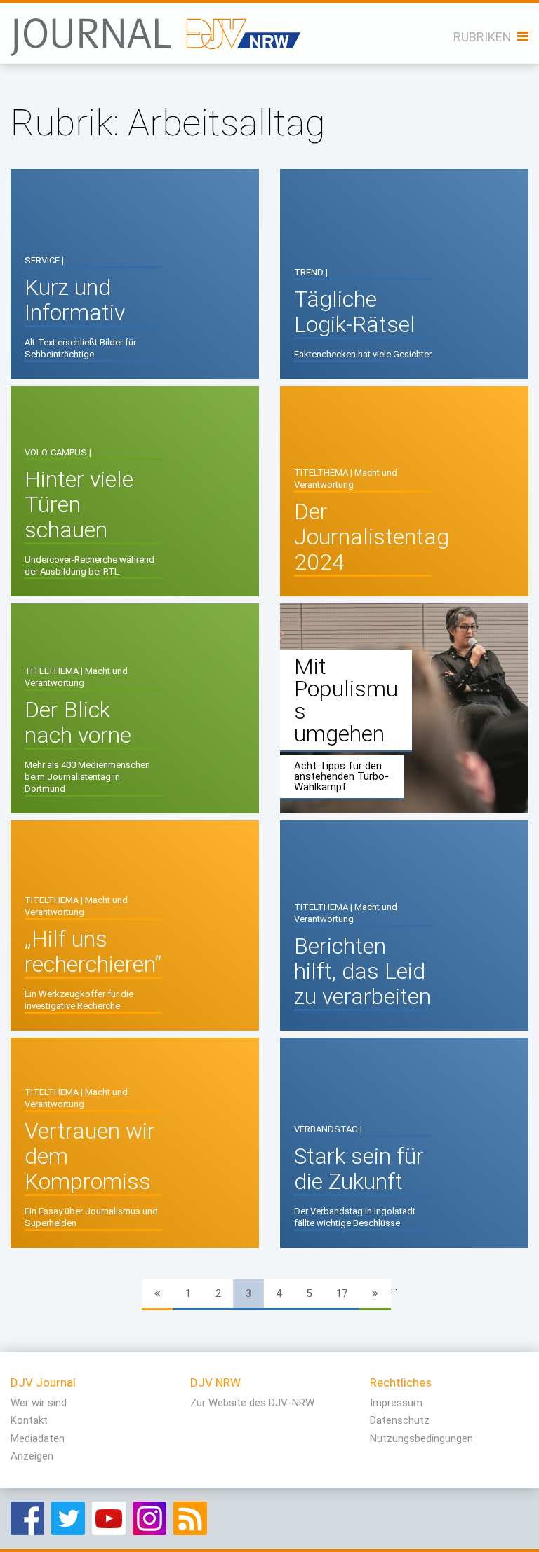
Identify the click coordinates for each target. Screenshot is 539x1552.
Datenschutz (400, 1420)
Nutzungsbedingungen (421, 1438)
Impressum (396, 1402)
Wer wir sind (39, 1402)
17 (341, 1293)
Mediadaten (38, 1438)
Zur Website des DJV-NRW (252, 1402)
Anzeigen (32, 1456)
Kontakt (29, 1420)
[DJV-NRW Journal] (157, 29)
